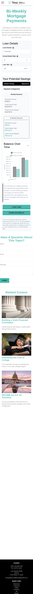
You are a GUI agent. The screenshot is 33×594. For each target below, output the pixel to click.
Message (3, 264)
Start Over (16, 207)
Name (2, 244)
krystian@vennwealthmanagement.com (16, 577)
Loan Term (7, 64)
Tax (17, 591)
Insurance (16, 589)
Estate (16, 587)
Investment (16, 586)
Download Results (16, 213)
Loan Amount (8, 48)
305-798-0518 (18, 566)
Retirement (16, 584)
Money (16, 593)
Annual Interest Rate (10, 56)
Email (2, 254)
